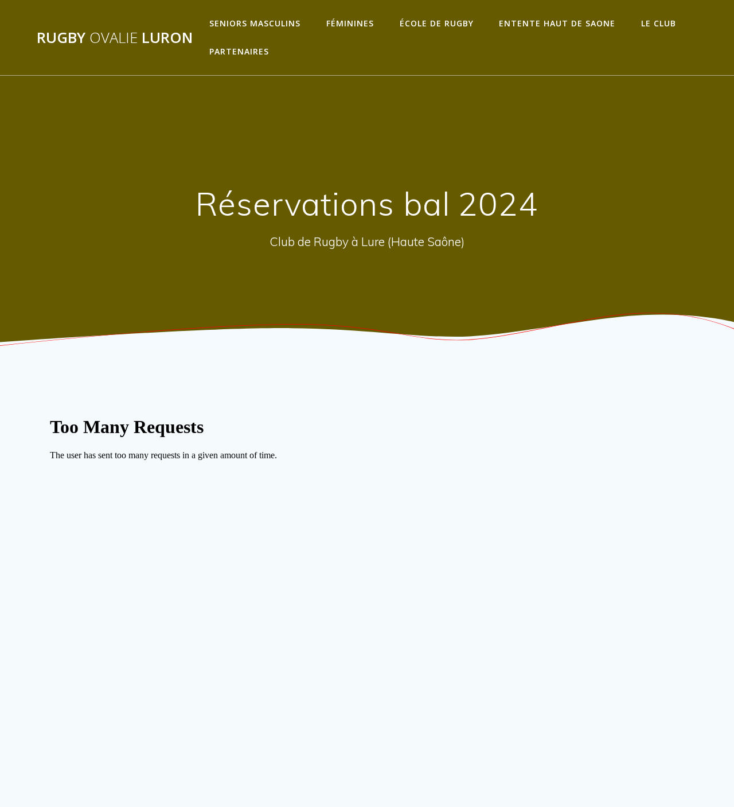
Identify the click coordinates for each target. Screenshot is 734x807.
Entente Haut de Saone (557, 23)
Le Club (658, 23)
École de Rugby (437, 23)
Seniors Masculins (254, 23)
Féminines (350, 23)
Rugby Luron (115, 37)
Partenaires (239, 51)
